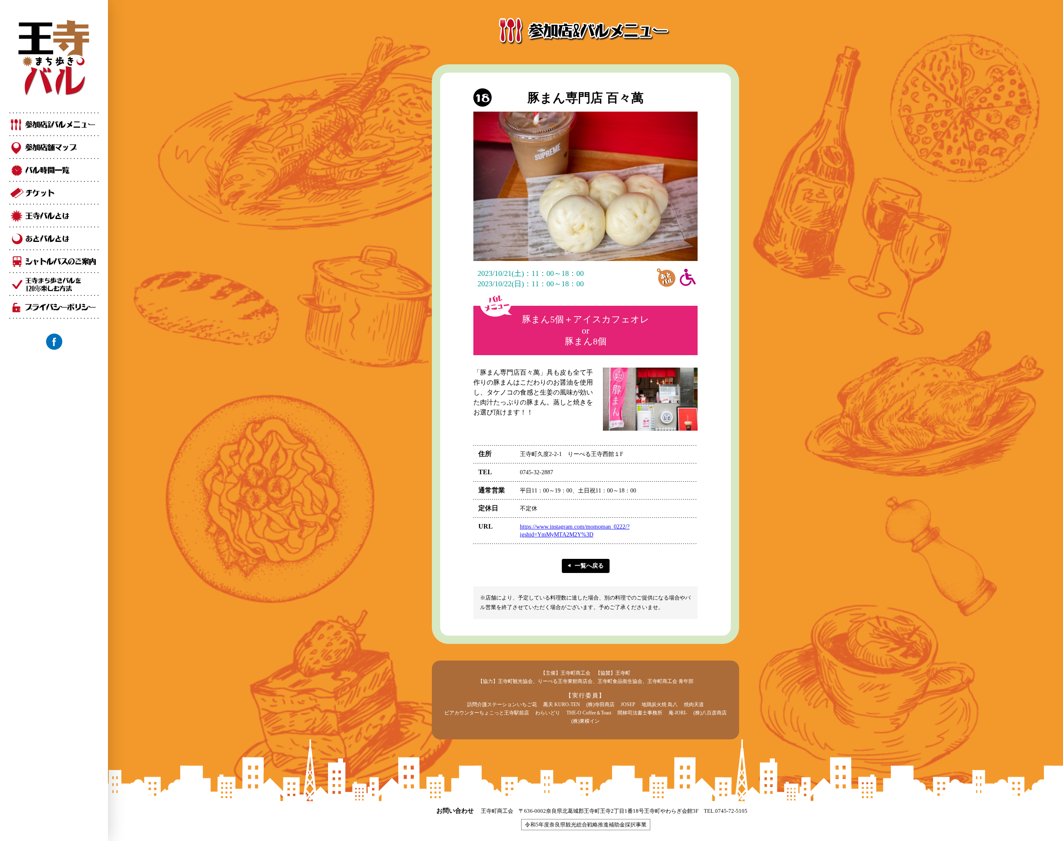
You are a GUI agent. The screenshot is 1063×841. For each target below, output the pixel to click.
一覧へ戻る (589, 566)
